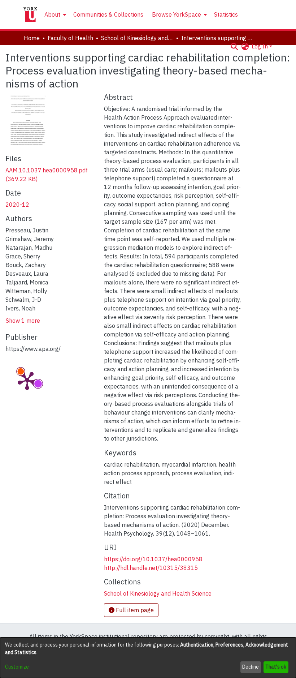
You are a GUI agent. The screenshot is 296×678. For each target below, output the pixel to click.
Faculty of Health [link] (70, 38)
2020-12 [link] (17, 204)
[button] (234, 46)
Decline (250, 667)
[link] (158, 593)
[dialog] (148, 658)
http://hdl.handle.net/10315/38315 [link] (151, 567)
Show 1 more (23, 320)
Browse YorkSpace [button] (176, 14)
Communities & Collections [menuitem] (108, 14)
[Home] (30, 14)
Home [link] (32, 38)
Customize (17, 667)
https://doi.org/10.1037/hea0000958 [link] (153, 559)
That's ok (275, 667)
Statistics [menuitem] (226, 14)
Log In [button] (260, 46)
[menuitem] (54, 14)
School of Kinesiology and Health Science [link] (137, 38)
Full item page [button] (134, 610)
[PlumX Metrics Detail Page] (27, 380)
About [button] (52, 14)
